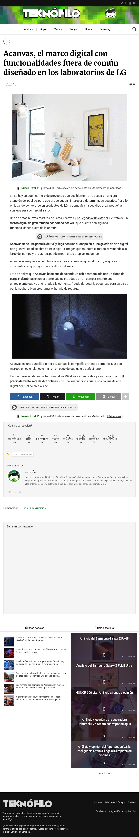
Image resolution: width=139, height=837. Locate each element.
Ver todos (102, 773)
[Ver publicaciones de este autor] (14, 476)
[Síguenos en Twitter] (10, 492)
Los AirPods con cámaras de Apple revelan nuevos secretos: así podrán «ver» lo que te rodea (40, 686)
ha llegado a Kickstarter (92, 218)
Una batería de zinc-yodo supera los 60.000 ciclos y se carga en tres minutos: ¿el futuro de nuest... (40, 662)
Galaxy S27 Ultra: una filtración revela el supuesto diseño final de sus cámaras (39, 639)
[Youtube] (130, 3)
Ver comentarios (22, 454)
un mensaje (26, 832)
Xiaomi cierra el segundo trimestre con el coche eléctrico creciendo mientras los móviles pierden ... (40, 698)
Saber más (114, 188)
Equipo (121, 802)
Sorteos (98, 802)
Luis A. (11, 84)
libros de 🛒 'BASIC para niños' (72, 480)
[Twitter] (122, 3)
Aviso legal (110, 802)
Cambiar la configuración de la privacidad (116, 811)
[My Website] (20, 492)
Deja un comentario (34, 508)
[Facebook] (126, 3)
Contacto (131, 802)
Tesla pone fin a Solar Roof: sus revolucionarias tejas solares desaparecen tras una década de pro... (41, 674)
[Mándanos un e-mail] (15, 492)
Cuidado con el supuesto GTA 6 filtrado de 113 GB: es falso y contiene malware (41, 650)
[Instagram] (134, 3)
